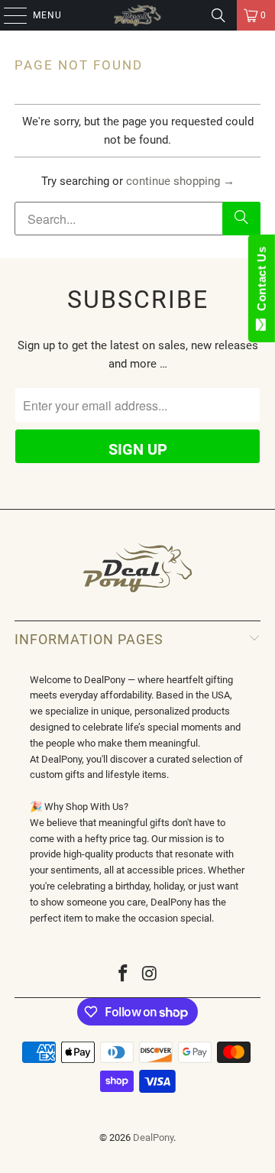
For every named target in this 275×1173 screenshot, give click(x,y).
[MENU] (7, 15)
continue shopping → (180, 181)
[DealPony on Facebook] (123, 975)
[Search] (218, 15)
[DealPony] (137, 15)
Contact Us (261, 282)
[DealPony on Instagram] (150, 975)
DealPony (153, 1137)
